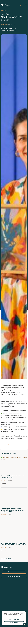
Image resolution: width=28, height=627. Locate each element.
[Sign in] (20, 5)
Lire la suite (3, 483)
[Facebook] (8, 445)
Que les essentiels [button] (14, 619)
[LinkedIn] (6, 445)
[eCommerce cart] (23, 5)
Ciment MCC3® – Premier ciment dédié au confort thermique (14, 476)
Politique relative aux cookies (10, 616)
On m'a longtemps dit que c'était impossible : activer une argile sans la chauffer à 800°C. (12, 510)
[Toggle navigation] (26, 5)
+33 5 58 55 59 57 (15, 572)
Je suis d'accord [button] (14, 622)
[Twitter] (10, 445)
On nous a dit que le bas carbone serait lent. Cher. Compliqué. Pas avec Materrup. (14, 544)
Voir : (6, 558)
